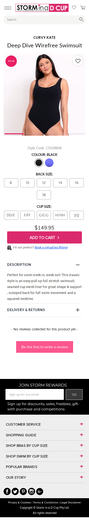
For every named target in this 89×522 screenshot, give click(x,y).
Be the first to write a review (44, 347)
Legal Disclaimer (70, 502)
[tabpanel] (44, 95)
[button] (44, 344)
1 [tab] (14, 133)
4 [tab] (74, 133)
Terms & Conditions (45, 502)
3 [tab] (54, 133)
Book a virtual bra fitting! (51, 247)
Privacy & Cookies (19, 502)
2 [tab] (34, 133)
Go (74, 394)
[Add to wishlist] (78, 60)
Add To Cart (43, 237)
